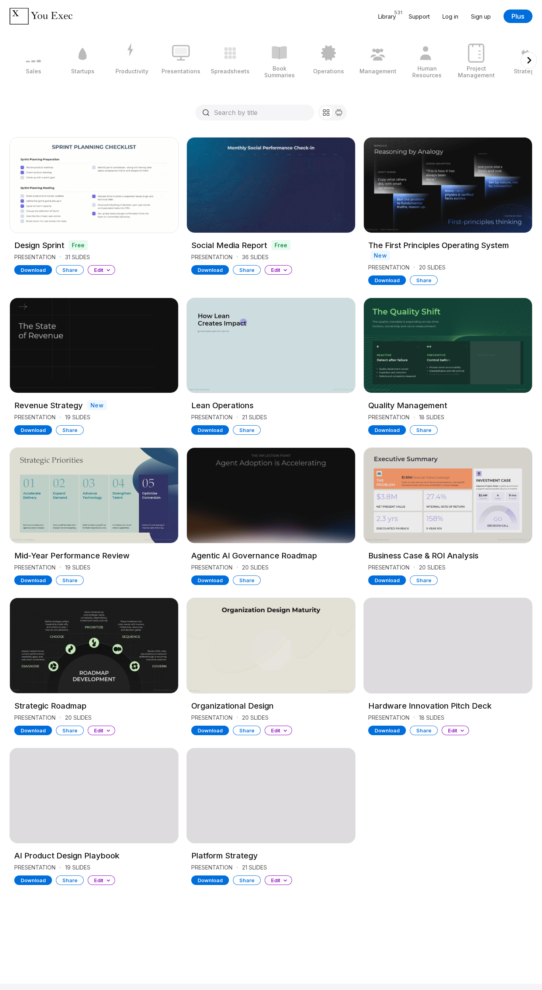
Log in (450, 16)
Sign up (481, 16)
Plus (518, 16)
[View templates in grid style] (326, 112)
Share (69, 270)
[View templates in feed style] (339, 112)
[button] (101, 270)
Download (33, 270)
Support (419, 16)
